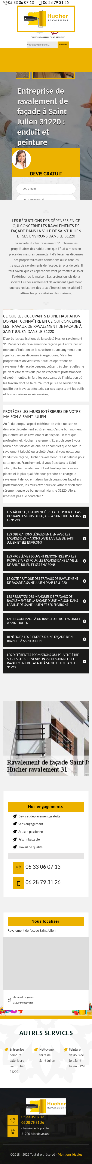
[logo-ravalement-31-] (46, 19)
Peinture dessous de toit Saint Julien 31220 (77, 1058)
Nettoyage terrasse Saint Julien (47, 1055)
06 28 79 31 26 (56, 3)
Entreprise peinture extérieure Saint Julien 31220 (17, 1061)
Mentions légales (70, 1155)
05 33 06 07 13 (21, 3)
